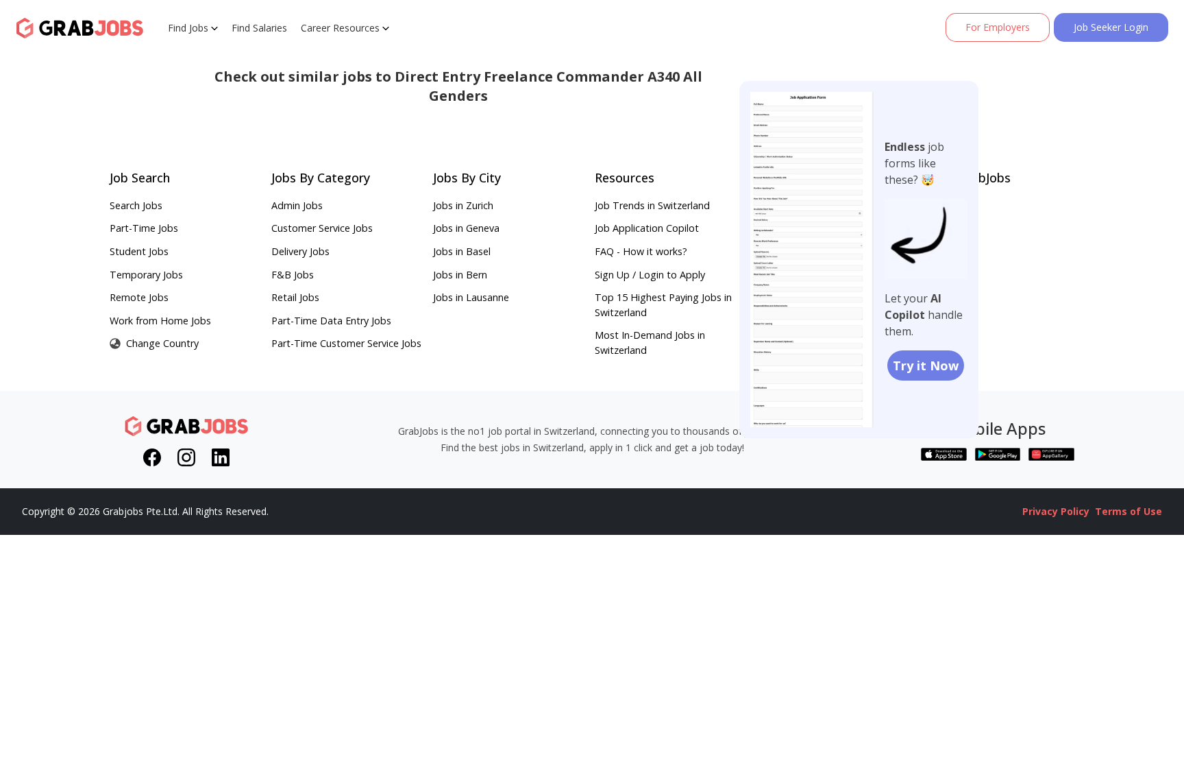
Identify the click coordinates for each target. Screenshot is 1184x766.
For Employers (997, 27)
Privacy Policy (1055, 511)
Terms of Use (1128, 511)
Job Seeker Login (1111, 27)
